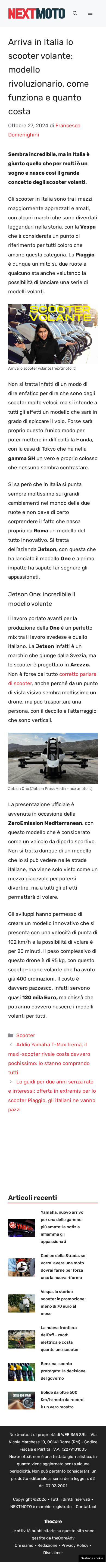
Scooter (25, 1035)
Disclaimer (53, 1552)
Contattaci (86, 1506)
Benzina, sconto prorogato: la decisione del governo (63, 1371)
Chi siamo (24, 1545)
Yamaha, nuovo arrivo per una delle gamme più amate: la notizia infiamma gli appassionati (62, 1227)
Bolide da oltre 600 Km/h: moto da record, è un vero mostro (63, 1399)
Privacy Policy (74, 1545)
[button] (75, 13)
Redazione (47, 1545)
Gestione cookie (92, 1558)
